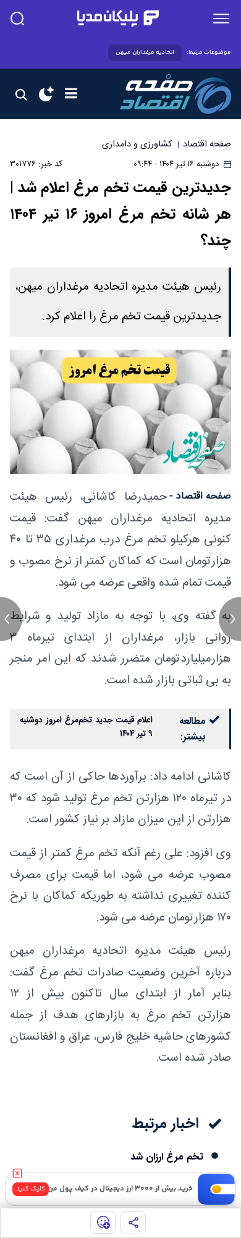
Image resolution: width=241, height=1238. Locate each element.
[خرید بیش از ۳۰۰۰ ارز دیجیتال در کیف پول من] (216, 1189)
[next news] (230, 619)
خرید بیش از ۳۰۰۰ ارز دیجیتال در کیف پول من (120, 1189)
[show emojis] (103, 1222)
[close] (17, 1173)
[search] (17, 18)
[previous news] (11, 619)
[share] (133, 1222)
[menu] (221, 18)
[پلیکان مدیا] (118, 18)
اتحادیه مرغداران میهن (145, 52)
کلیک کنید (30, 1189)
